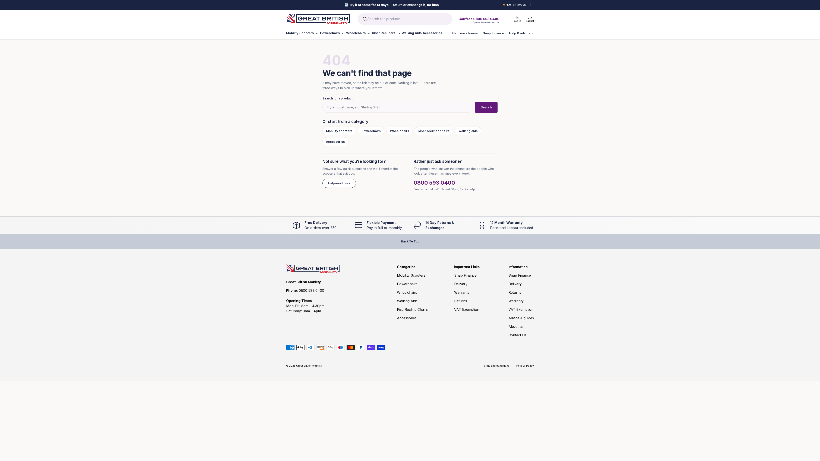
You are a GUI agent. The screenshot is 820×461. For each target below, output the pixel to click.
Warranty (461, 292)
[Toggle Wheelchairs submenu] (369, 33)
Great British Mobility (309, 365)
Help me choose (465, 33)
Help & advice (519, 33)
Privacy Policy (525, 365)
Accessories (432, 33)
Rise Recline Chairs (412, 309)
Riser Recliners (383, 33)
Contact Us (517, 335)
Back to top (410, 241)
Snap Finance (493, 33)
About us (515, 326)
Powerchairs (330, 33)
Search (486, 107)
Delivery (460, 284)
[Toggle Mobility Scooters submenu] (317, 33)
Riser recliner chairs (433, 131)
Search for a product (337, 98)
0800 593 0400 (434, 182)
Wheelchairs (356, 33)
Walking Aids (412, 33)
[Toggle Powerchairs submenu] (343, 33)
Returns (460, 301)
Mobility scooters (339, 131)
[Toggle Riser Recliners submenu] (398, 33)
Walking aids (468, 131)
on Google (514, 4)
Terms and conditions (496, 365)
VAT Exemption (466, 309)
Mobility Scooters (300, 33)
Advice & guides (521, 318)
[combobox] (405, 19)
